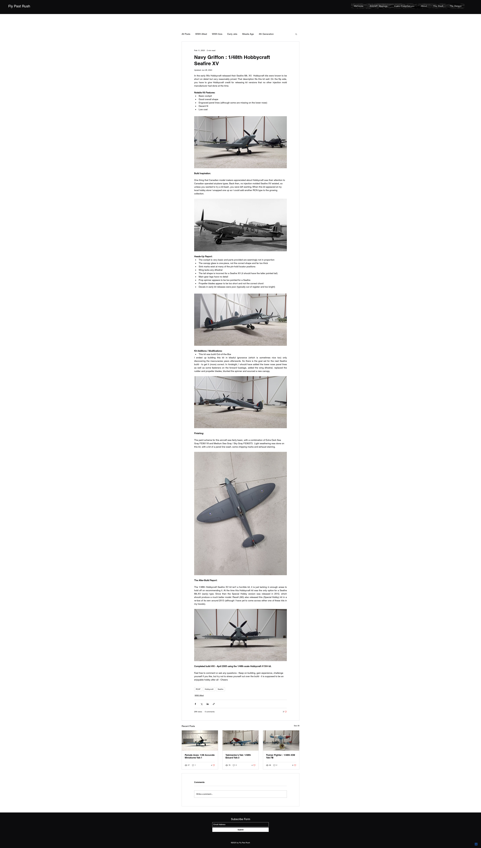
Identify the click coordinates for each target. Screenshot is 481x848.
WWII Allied (201, 34)
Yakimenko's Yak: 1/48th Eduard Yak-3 (238, 756)
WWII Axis (217, 34)
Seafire (220, 689)
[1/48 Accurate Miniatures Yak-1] (200, 740)
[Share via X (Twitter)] (201, 704)
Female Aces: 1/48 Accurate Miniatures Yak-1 (200, 756)
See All (296, 726)
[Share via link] (214, 704)
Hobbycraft (209, 689)
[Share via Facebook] (195, 704)
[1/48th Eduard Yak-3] (240, 740)
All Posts (186, 34)
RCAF (198, 689)
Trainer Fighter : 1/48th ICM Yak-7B (280, 756)
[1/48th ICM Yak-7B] (281, 740)
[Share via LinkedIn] (207, 704)
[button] (296, 34)
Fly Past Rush (19, 6)
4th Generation (266, 34)
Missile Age (248, 34)
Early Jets (232, 34)
